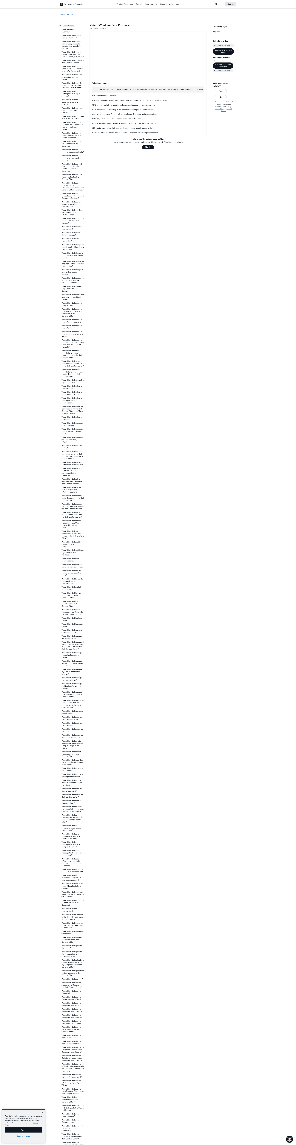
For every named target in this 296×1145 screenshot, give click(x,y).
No (220, 97)
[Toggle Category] (59, 26)
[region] (23, 1126)
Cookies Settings (23, 1136)
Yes (220, 91)
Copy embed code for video (223, 65)
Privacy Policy (219, 109)
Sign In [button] (148, 147)
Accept (23, 1130)
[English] (71, 4)
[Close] (42, 1112)
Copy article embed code (223, 51)
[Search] (223, 4)
